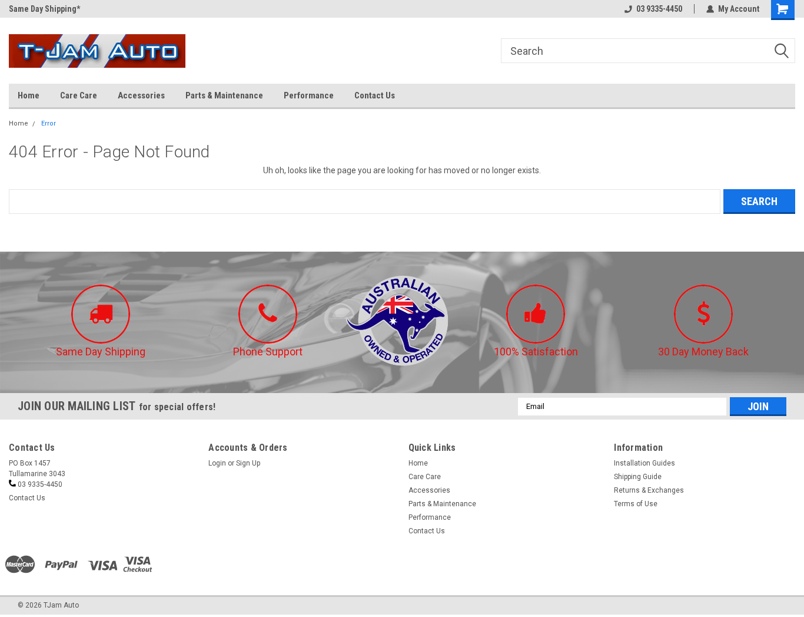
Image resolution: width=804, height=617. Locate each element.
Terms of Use (635, 504)
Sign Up (248, 463)
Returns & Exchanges (649, 490)
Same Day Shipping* (44, 9)
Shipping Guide (638, 477)
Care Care (78, 95)
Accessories (141, 95)
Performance (309, 95)
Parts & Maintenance (224, 95)
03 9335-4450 (659, 9)
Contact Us (374, 95)
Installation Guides (644, 463)
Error (48, 123)
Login (217, 463)
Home (28, 95)
